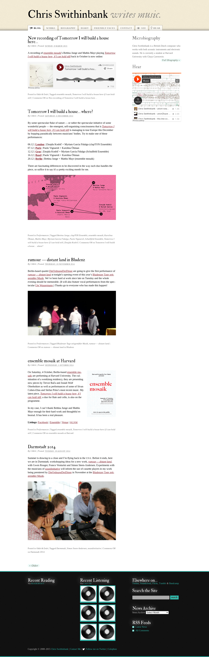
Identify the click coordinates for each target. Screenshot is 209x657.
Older (33, 565)
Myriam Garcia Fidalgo (58, 239)
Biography (68, 28)
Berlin (38, 158)
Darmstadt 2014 (42, 446)
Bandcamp (174, 583)
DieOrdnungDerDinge (60, 271)
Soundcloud (145, 583)
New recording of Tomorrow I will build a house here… (68, 39)
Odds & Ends (42, 94)
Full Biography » (171, 60)
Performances (42, 235)
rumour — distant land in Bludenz (56, 259)
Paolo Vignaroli (77, 239)
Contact (126, 28)
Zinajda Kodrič (71, 242)
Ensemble (55, 422)
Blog (37, 28)
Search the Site (144, 590)
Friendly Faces (104, 28)
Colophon (112, 649)
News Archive (138, 612)
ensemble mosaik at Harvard (51, 361)
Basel (38, 155)
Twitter (135, 583)
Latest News (141, 627)
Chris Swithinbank (68, 14)
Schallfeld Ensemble (94, 239)
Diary (85, 28)
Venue (65, 422)
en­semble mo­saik (52, 53)
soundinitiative (94, 548)
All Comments (142, 630)
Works (50, 28)
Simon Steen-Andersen (77, 548)
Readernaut (37, 583)
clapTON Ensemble (79, 235)
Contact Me (75, 649)
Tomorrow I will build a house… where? (60, 111)
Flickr (155, 583)
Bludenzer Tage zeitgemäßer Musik (72, 343)
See (143, 28)
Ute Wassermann (44, 285)
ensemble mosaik (63, 94)
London (39, 144)
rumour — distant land (99, 343)
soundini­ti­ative (52, 468)
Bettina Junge (63, 235)
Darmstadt (61, 548)
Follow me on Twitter (96, 649)
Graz (38, 151)
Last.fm (87, 583)
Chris (33, 46)
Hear (156, 28)
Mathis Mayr (41, 239)
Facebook (43, 422)
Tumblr (162, 583)
